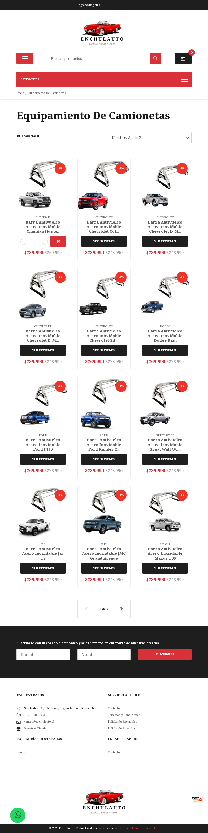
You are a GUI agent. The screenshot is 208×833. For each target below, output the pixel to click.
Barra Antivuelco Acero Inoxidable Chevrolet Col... (103, 227)
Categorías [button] (29, 79)
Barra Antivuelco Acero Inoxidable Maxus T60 (165, 553)
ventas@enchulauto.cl (39, 721)
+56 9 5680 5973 (34, 715)
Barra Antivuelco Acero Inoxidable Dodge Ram (165, 336)
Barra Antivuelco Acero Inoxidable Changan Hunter (43, 227)
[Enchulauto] (102, 33)
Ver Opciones (104, 241)
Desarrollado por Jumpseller (139, 828)
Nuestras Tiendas (36, 728)
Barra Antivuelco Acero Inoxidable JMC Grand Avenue (104, 553)
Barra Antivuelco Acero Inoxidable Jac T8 (43, 553)
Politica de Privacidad (122, 728)
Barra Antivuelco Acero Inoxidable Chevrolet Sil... (103, 336)
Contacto (114, 708)
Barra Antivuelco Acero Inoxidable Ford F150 (43, 444)
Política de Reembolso (122, 721)
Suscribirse (165, 654)
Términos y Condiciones (124, 715)
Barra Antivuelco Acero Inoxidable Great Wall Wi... (165, 444)
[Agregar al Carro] (58, 241)
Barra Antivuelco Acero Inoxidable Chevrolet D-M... (165, 227)
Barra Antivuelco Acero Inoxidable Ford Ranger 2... (103, 444)
